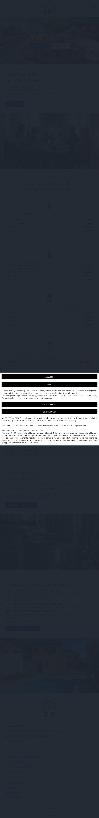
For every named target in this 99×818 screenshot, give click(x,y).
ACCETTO (49, 377)
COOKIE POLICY (49, 412)
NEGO (49, 384)
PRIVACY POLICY (49, 404)
